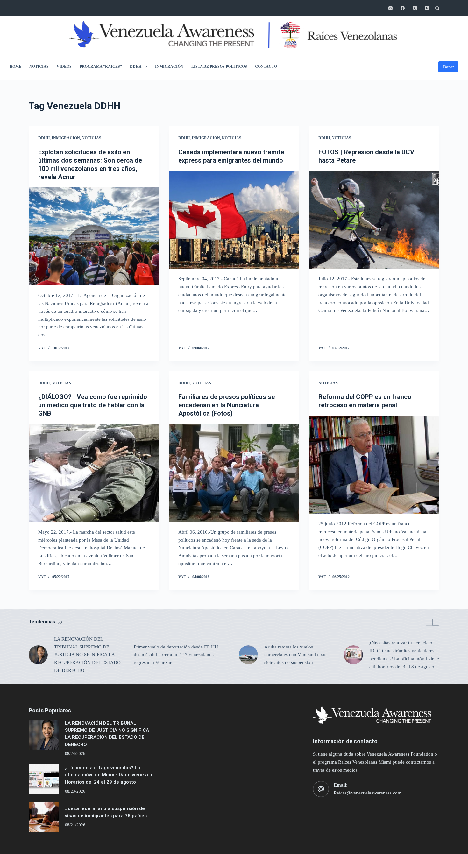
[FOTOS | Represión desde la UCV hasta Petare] (374, 220)
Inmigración (169, 66)
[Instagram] (390, 8)
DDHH (135, 66)
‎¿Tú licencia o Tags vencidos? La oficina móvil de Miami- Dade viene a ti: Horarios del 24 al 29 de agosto (109, 775)
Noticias (39, 66)
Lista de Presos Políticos (219, 66)
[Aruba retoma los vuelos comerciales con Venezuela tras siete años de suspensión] (248, 654)
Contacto (266, 66)
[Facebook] (403, 8)
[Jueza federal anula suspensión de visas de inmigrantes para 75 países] (44, 817)
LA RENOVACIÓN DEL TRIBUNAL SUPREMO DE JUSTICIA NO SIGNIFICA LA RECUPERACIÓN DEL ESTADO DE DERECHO (87, 654)
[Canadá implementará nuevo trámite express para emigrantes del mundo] (234, 220)
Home (15, 66)
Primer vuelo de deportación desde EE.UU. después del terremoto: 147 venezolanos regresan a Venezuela (176, 654)
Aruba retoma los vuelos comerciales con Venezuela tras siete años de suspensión (295, 654)
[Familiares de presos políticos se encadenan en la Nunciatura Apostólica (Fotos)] (234, 473)
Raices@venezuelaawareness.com (367, 792)
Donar (448, 66)
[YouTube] (427, 8)
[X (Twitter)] (415, 8)
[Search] (437, 8)
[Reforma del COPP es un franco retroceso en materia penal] (374, 465)
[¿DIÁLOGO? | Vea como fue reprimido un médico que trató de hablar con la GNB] (94, 473)
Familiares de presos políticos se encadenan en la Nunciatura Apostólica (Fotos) (226, 405)
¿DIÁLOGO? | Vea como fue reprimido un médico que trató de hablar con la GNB (92, 405)
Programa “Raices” (101, 66)
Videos (64, 66)
